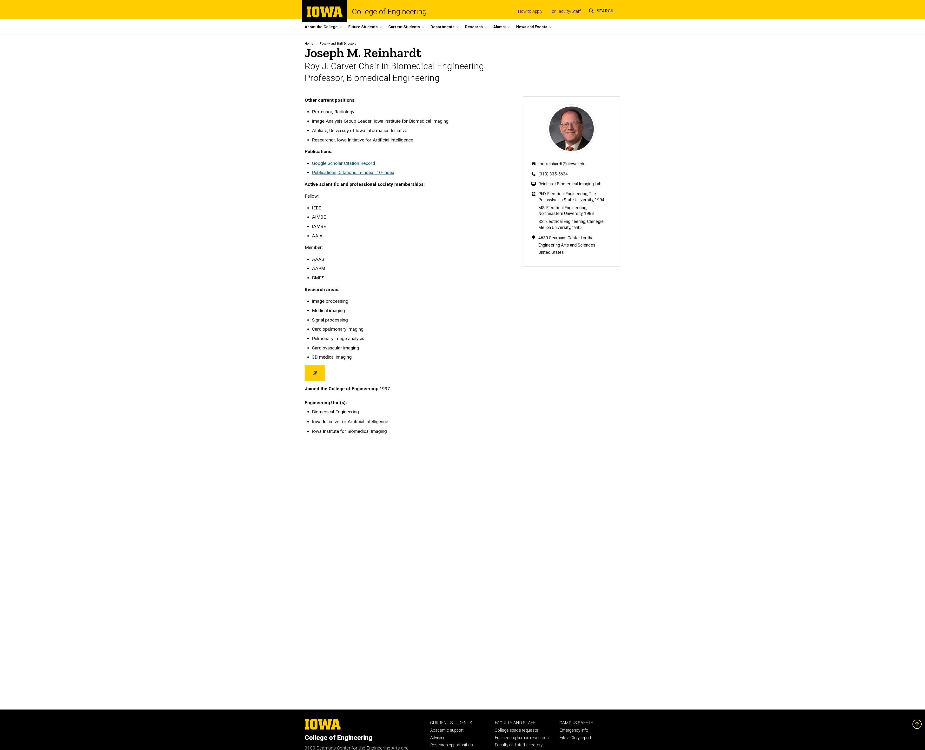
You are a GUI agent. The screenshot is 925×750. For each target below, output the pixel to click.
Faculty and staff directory (518, 745)
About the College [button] (321, 27)
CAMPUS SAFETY (576, 722)
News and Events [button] (531, 27)
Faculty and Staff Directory (338, 43)
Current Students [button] (404, 27)
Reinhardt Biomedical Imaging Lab (569, 183)
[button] (601, 10)
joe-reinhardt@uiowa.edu (562, 163)
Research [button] (474, 27)
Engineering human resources (522, 737)
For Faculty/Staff (565, 11)
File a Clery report (575, 737)
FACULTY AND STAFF (515, 722)
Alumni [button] (499, 27)
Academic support (447, 730)
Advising (437, 737)
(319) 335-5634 (553, 174)
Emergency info (574, 730)
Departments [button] (442, 27)
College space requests (516, 730)
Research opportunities (451, 745)
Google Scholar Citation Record (343, 163)
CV (315, 372)
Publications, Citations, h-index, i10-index (353, 172)
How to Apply (530, 11)
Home (309, 43)
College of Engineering (389, 11)
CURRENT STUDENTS (451, 722)
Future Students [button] (363, 27)
